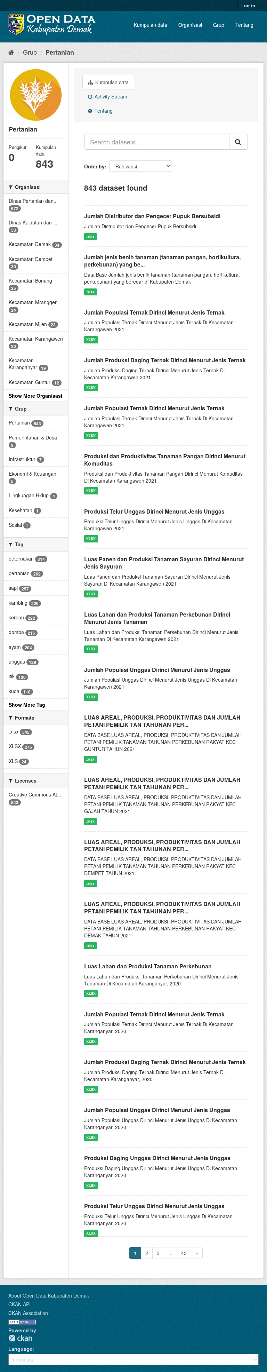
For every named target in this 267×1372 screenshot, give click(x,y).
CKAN (20, 1338)
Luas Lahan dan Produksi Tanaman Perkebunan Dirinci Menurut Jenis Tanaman (157, 618)
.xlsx (90, 236)
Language (20, 1348)
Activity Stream (110, 96)
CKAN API (19, 1304)
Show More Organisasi (35, 395)
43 (184, 1253)
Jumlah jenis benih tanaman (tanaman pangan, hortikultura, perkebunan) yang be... (162, 260)
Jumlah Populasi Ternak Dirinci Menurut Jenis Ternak (154, 312)
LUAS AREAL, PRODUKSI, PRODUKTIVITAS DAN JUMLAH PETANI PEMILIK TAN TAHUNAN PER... (162, 721)
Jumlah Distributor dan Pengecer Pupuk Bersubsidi (152, 216)
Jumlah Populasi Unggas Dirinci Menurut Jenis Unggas (157, 670)
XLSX (91, 339)
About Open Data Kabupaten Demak (48, 1295)
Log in (248, 5)
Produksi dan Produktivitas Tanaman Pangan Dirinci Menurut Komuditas (164, 459)
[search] (238, 142)
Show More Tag (27, 704)
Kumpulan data (150, 24)
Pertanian (60, 52)
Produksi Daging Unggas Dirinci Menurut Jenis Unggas (157, 1158)
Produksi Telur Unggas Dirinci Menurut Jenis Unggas (154, 511)
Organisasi (190, 24)
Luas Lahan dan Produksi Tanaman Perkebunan (148, 966)
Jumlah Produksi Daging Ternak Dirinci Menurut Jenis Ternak (165, 360)
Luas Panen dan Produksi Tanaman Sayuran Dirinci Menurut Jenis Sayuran (164, 562)
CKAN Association (28, 1312)
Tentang (244, 24)
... (170, 1253)
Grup (218, 24)
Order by (94, 166)
